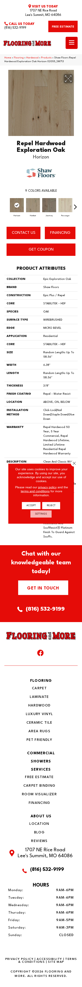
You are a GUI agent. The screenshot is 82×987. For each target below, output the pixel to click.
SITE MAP (56, 961)
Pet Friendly (39, 740)
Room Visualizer (39, 794)
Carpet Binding (39, 786)
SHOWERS (41, 761)
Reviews (39, 841)
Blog (39, 832)
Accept (31, 505)
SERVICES (41, 769)
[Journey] (49, 205)
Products (46, 58)
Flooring (19, 58)
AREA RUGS (39, 731)
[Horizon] (17, 205)
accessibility (49, 959)
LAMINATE (39, 697)
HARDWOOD (39, 705)
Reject (51, 505)
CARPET (39, 688)
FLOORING (41, 681)
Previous (6, 204)
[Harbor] (33, 205)
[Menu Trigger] (72, 43)
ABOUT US (41, 816)
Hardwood (32, 58)
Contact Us (23, 233)
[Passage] (65, 205)
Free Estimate (39, 777)
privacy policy (47, 487)
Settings (41, 514)
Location (39, 824)
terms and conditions (35, 491)
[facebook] (40, 654)
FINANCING (60, 233)
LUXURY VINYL (39, 714)
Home (7, 58)
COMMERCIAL (41, 753)
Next (75, 204)
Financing (39, 803)
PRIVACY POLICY (19, 959)
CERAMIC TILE (39, 723)
